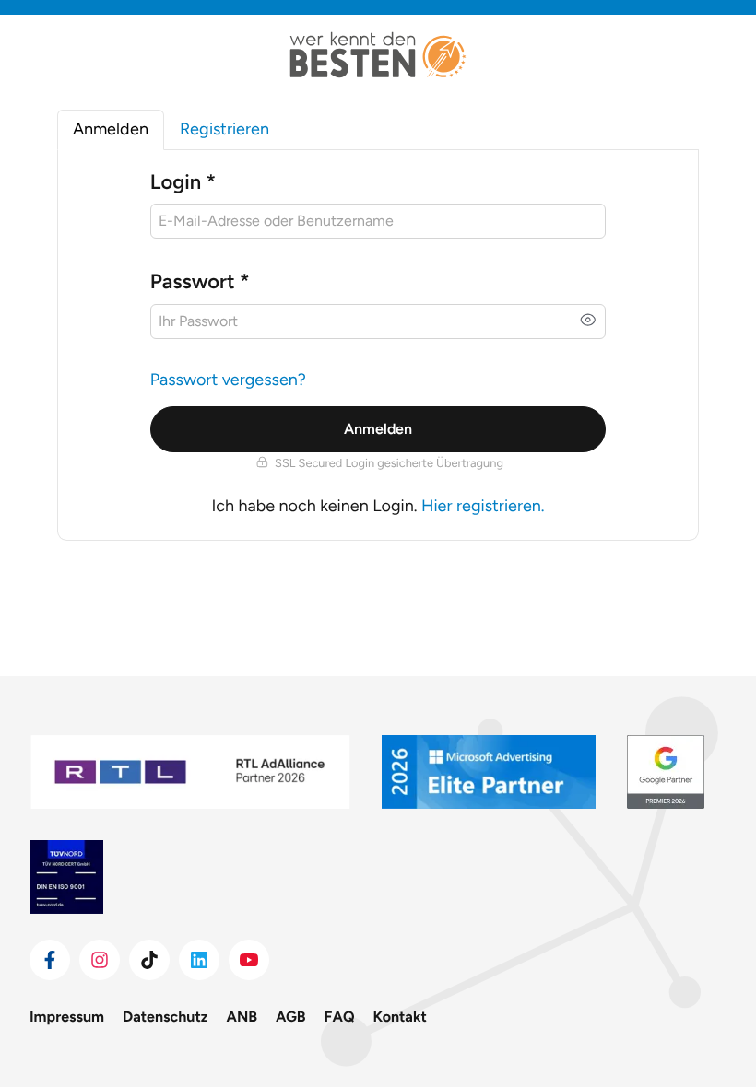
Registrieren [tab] (224, 129)
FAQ (340, 1016)
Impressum (67, 1016)
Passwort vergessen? (228, 379)
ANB (242, 1016)
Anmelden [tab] (110, 129)
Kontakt (400, 1016)
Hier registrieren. (483, 506)
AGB (291, 1016)
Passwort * (200, 281)
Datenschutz (165, 1016)
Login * (183, 181)
